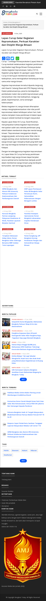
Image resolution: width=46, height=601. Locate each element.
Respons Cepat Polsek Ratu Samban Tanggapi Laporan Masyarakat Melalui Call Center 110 (24, 424)
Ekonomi (15, 450)
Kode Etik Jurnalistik (8, 503)
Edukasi (14, 342)
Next (23, 379)
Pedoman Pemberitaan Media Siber (14, 500)
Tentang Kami (6, 480)
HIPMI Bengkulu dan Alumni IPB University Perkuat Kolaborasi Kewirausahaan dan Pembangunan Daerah (23, 434)
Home (5, 22)
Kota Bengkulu (14, 22)
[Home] (10, 13)
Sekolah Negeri (16, 353)
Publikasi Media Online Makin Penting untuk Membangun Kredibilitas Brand (24, 394)
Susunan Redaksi (7, 491)
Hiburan (34, 450)
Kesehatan (8, 455)
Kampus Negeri (16, 367)
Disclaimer (5, 506)
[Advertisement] (23, 275)
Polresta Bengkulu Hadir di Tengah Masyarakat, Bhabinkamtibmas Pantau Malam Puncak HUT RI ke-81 (25, 414)
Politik (6, 450)
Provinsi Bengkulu (17, 319)
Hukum (24, 450)
